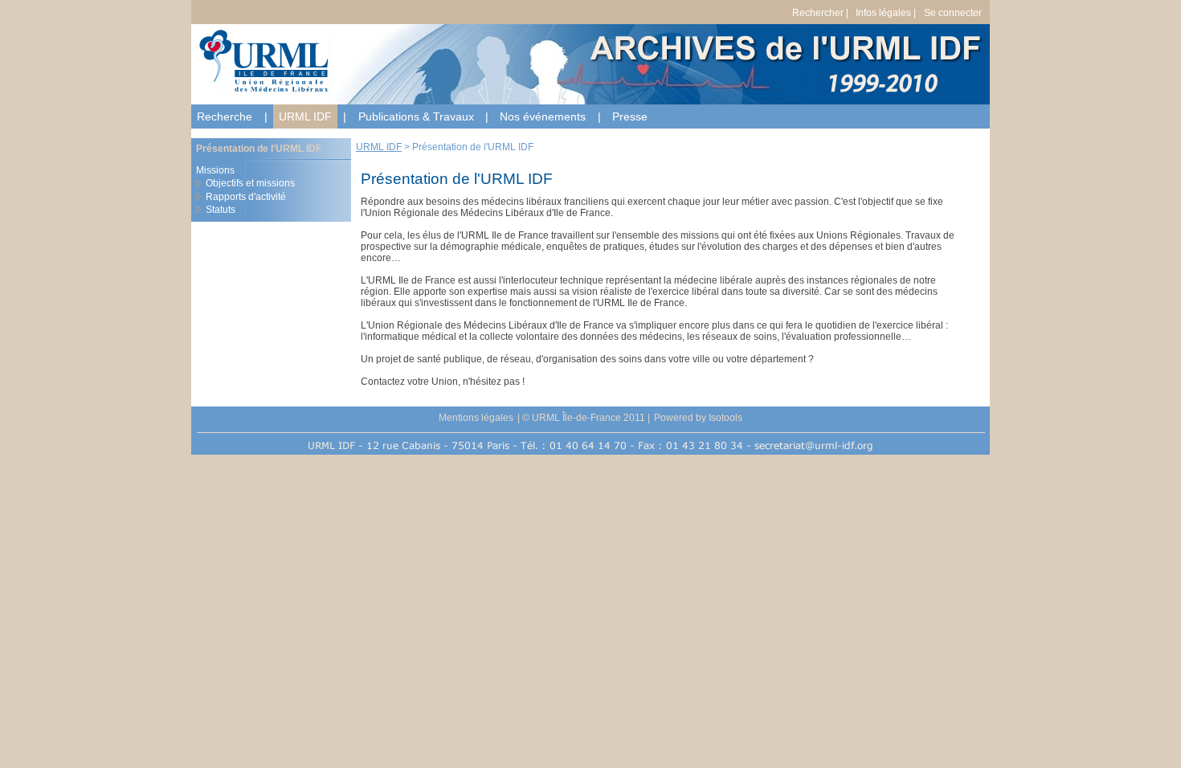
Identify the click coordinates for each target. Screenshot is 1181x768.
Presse (630, 116)
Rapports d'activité (246, 196)
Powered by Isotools (698, 417)
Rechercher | (820, 12)
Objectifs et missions (250, 183)
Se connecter (953, 12)
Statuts (220, 209)
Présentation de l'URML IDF (258, 148)
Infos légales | (886, 12)
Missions (215, 170)
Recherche (224, 116)
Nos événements (543, 116)
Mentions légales (476, 417)
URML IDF (305, 116)
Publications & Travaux (416, 116)
